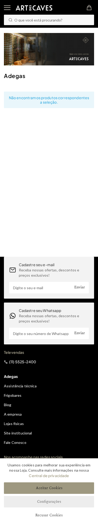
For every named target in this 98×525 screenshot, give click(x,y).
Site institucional (18, 433)
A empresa (13, 414)
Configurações (49, 501)
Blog (7, 405)
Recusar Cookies (49, 515)
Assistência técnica (20, 386)
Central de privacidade (49, 475)
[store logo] (34, 8)
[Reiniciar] (87, 20)
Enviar (79, 287)
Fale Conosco (15, 442)
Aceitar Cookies (49, 488)
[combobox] (49, 20)
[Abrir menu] (7, 7)
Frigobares (12, 395)
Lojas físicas (14, 423)
